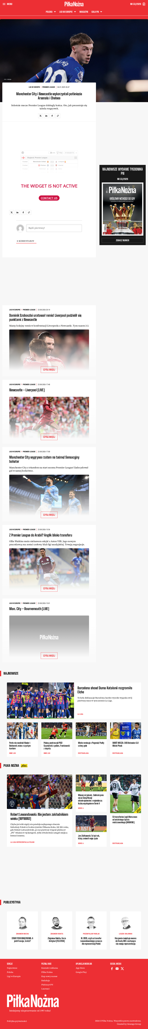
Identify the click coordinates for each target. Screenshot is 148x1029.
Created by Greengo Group (129, 1024)
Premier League (48, 87)
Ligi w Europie (34, 87)
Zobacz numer (122, 240)
